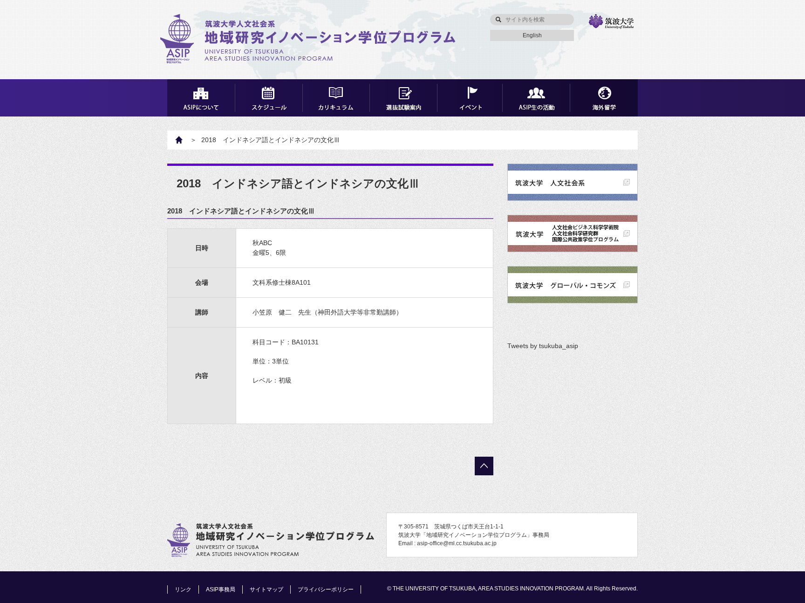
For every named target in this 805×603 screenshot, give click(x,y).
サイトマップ (266, 589)
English (532, 35)
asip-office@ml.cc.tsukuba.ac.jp (457, 543)
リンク (183, 589)
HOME (184, 140)
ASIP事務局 (220, 589)
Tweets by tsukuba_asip (542, 345)
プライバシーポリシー (326, 589)
